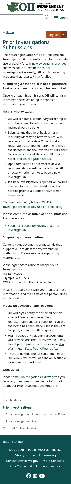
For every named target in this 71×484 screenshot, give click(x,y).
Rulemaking (47, 455)
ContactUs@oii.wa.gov (22, 461)
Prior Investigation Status (33, 159)
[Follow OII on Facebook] (28, 475)
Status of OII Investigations (21, 428)
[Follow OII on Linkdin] (35, 475)
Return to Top (13, 441)
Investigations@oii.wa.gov (39, 377)
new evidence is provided (49, 63)
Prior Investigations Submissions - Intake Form (35, 414)
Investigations (12, 400)
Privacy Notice (24, 455)
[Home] (35, 7)
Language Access (48, 466)
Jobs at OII (16, 449)
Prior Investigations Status (23, 421)
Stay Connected (21, 466)
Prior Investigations (17, 407)
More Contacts (53, 461)
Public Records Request (44, 449)
